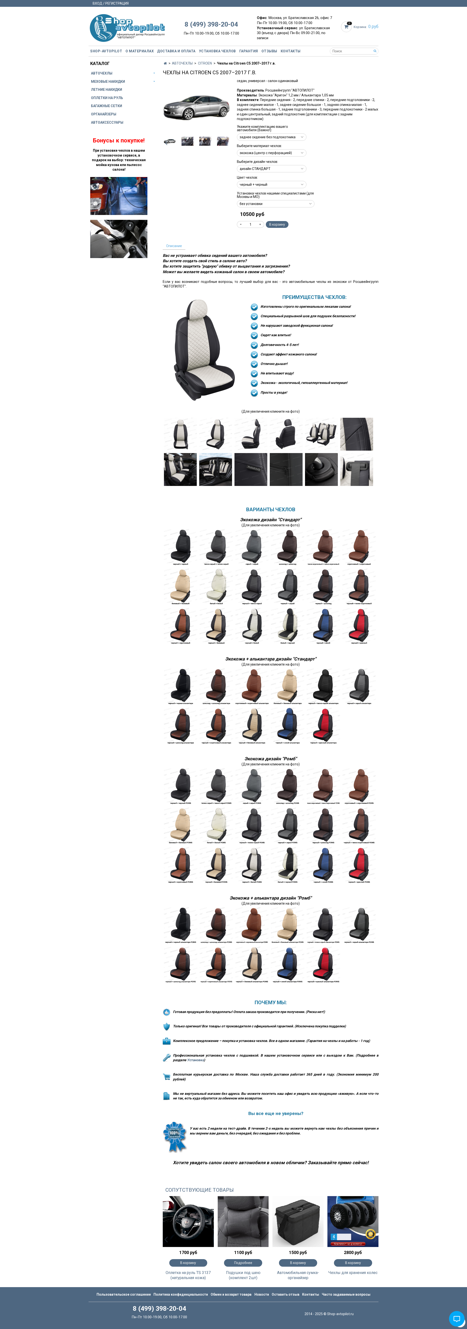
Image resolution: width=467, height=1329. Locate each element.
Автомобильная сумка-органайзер (298, 1275)
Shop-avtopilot (106, 51)
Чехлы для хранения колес (352, 1272)
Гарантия (248, 51)
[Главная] (165, 63)
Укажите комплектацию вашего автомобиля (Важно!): (262, 128)
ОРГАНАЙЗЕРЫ (103, 114)
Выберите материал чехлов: (259, 146)
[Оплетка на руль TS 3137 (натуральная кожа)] (188, 1221)
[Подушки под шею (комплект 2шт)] (243, 1221)
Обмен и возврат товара (231, 1294)
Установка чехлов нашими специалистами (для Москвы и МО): (275, 195)
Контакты (291, 51)
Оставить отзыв (285, 1294)
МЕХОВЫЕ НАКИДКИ (108, 82)
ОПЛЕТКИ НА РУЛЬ (107, 98)
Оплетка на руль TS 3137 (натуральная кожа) (188, 1275)
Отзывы (269, 51)
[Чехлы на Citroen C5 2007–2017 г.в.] (196, 107)
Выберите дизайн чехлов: (257, 161)
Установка (195, 1060)
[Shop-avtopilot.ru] (127, 26)
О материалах (140, 51)
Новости (261, 1294)
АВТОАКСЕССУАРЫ (107, 122)
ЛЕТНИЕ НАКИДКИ (106, 90)
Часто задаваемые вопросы (346, 1294)
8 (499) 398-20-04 (211, 24)
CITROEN (205, 63)
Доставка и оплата (176, 51)
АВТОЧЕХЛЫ (182, 63)
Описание (174, 246)
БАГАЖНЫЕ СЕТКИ (106, 106)
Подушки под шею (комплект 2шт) (243, 1275)
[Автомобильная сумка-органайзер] (298, 1221)
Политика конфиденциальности (180, 1294)
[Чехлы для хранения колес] (352, 1221)
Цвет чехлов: (247, 177)
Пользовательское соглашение (124, 1294)
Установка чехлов (217, 51)
